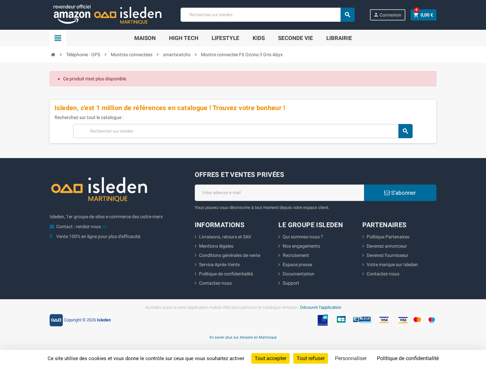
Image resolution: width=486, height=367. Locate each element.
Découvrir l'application (320, 307)
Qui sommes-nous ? (303, 236)
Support (291, 283)
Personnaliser (351, 358)
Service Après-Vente (219, 264)
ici (104, 226)
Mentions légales (216, 246)
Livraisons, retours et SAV (225, 236)
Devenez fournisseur (387, 255)
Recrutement (296, 255)
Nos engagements (301, 246)
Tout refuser (311, 358)
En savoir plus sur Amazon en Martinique (243, 337)
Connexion (387, 15)
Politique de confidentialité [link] (408, 358)
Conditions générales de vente (229, 255)
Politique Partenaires (388, 236)
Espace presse (297, 264)
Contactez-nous (215, 283)
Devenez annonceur (387, 246)
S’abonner (403, 192)
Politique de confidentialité (226, 273)
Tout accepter (270, 358)
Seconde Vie (295, 38)
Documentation (298, 273)
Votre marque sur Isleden (392, 264)
